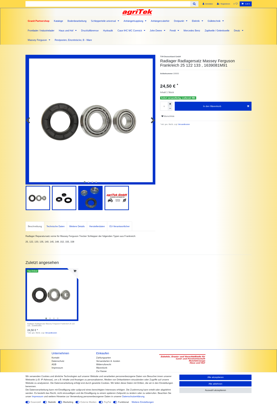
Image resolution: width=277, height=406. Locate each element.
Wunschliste (168, 116)
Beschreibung (35, 226)
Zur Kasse (101, 371)
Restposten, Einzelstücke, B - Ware (73, 40)
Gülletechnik (214, 21)
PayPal (107, 402)
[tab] (34, 226)
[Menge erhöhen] (170, 104)
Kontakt (55, 357)
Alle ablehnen (215, 383)
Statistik (52, 402)
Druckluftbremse (90, 30)
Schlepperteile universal (103, 21)
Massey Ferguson (37, 40)
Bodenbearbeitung (76, 21)
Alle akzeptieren (215, 377)
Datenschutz (58, 361)
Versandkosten (184, 124)
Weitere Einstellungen (143, 402)
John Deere (156, 30)
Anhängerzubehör (160, 21)
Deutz (237, 30)
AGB (54, 364)
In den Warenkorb (212, 106)
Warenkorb (101, 367)
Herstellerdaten (97, 226)
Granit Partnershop (38, 21)
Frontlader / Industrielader (41, 30)
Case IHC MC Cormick (130, 30)
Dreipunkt (179, 21)
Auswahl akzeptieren (215, 390)
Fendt (173, 30)
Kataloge (58, 21)
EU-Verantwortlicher (119, 226)
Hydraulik (108, 30)
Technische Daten (55, 226)
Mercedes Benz (192, 30)
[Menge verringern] (170, 108)
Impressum (57, 367)
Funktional (123, 402)
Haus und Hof (66, 30)
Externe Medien (88, 402)
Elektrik (196, 21)
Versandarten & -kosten (108, 361)
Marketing (68, 402)
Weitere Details (77, 226)
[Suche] (194, 4)
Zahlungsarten (103, 357)
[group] (51, 294)
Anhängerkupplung (134, 21)
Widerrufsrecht (103, 364)
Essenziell (36, 402)
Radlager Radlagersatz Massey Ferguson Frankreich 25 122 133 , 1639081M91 (51, 325)
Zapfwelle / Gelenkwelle (217, 30)
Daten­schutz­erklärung (133, 396)
